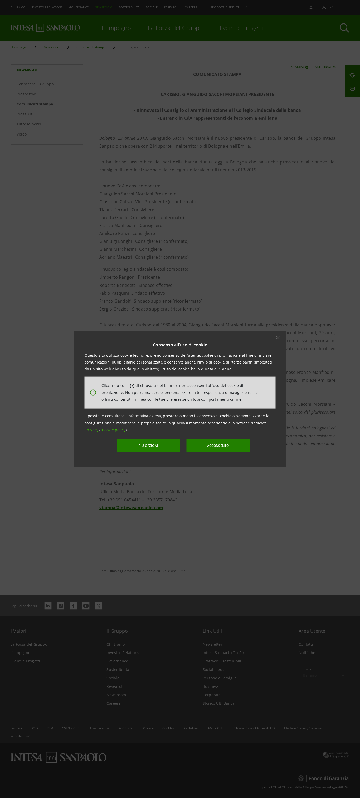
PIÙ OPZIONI (148, 445)
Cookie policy (114, 429)
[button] (278, 337)
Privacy (93, 429)
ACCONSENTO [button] (218, 445)
